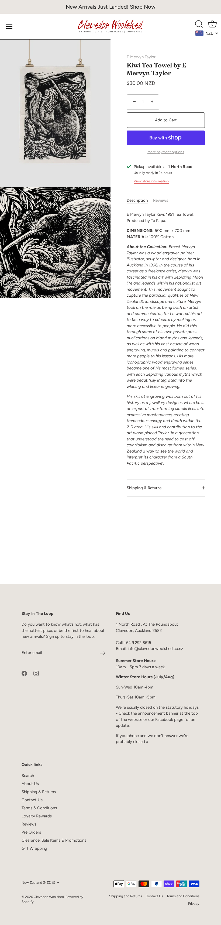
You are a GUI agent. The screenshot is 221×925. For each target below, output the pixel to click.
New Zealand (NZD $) (38, 883)
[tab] (140, 200)
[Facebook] (24, 672)
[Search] (199, 24)
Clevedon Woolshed (49, 897)
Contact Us (32, 799)
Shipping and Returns (125, 896)
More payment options (165, 152)
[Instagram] (36, 672)
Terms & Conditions (39, 808)
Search (28, 775)
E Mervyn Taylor (141, 56)
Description (137, 200)
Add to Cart (166, 120)
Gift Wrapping (34, 848)
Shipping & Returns (144, 487)
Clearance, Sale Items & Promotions (54, 840)
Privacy (193, 904)
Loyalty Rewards (37, 816)
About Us (30, 783)
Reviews (160, 200)
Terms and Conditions (183, 896)
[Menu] (9, 26)
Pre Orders (31, 832)
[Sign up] (102, 653)
